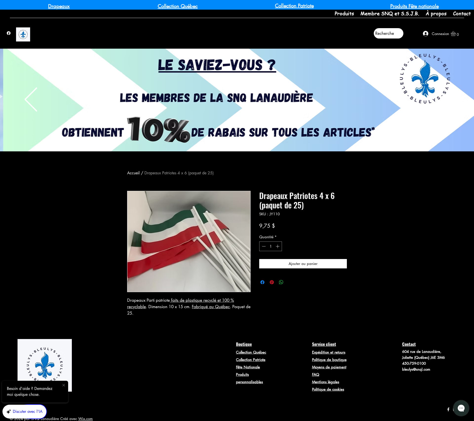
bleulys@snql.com (416, 369)
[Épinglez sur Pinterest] (272, 282)
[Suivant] (443, 99)
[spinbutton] (271, 246)
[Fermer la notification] (64, 385)
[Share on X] (291, 282)
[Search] (353, 68)
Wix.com (85, 418)
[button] (456, 33)
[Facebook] (8, 33)
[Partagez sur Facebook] (262, 282)
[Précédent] (31, 99)
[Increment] (278, 246)
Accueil (133, 173)
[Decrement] (263, 246)
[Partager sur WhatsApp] (281, 282)
